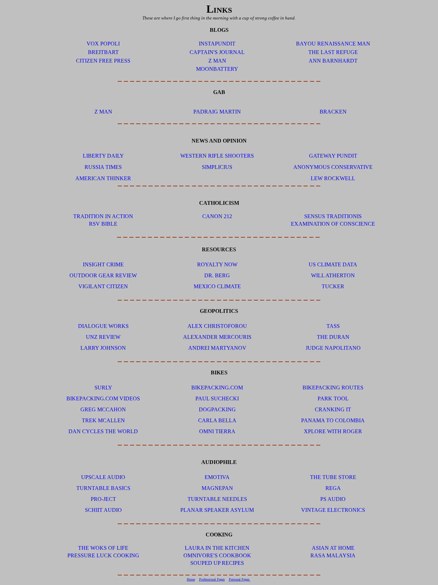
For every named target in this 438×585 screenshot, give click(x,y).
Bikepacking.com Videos (103, 398)
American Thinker (103, 178)
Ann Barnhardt (333, 61)
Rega (333, 488)
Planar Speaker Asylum (217, 510)
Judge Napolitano (333, 348)
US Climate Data (333, 264)
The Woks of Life (103, 548)
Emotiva (217, 477)
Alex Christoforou (217, 326)
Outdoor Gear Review (103, 275)
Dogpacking (217, 409)
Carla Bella (217, 420)
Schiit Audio (103, 510)
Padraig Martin (217, 112)
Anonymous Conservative (333, 167)
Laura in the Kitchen (217, 548)
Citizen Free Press (103, 61)
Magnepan (217, 488)
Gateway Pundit (333, 156)
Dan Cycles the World (103, 431)
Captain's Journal (217, 52)
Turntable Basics (103, 488)
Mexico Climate (217, 286)
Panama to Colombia (333, 420)
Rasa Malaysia (333, 555)
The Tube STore (333, 477)
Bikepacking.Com (217, 387)
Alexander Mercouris (217, 337)
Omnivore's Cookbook (217, 555)
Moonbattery (217, 69)
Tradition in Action (103, 216)
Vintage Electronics (333, 510)
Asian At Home (333, 548)
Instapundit (217, 43)
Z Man (217, 61)
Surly (103, 387)
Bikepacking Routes (332, 387)
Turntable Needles (217, 499)
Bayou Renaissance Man (333, 43)
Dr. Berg (217, 275)
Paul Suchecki (217, 398)
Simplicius (217, 167)
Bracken (333, 112)
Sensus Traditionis (333, 216)
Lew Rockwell (333, 178)
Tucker (333, 286)
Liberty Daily (103, 156)
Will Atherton (333, 275)
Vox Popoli (103, 43)
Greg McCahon (103, 409)
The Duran (333, 337)
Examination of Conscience (333, 224)
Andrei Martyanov (217, 348)
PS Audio (333, 499)
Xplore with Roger (333, 431)
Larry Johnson (103, 348)
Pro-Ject (103, 499)
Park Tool (333, 398)
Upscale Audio (103, 477)
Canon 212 (217, 216)
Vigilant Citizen (103, 286)
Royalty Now (217, 264)
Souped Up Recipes (217, 563)
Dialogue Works (103, 326)
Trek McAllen (103, 420)
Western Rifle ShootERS (217, 156)
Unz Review (103, 337)
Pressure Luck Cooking (103, 555)
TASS (333, 326)
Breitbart (103, 52)
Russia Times (103, 167)
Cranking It (333, 409)
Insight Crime (103, 264)
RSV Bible (103, 224)
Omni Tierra (217, 431)
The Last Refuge (333, 52)
